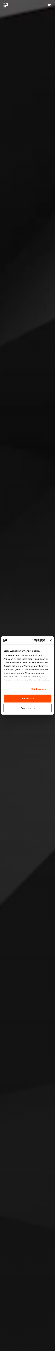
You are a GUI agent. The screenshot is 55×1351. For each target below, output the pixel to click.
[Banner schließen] (51, 640)
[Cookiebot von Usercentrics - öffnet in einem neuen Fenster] (33, 640)
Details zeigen (38, 689)
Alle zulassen (27, 698)
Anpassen (26, 708)
